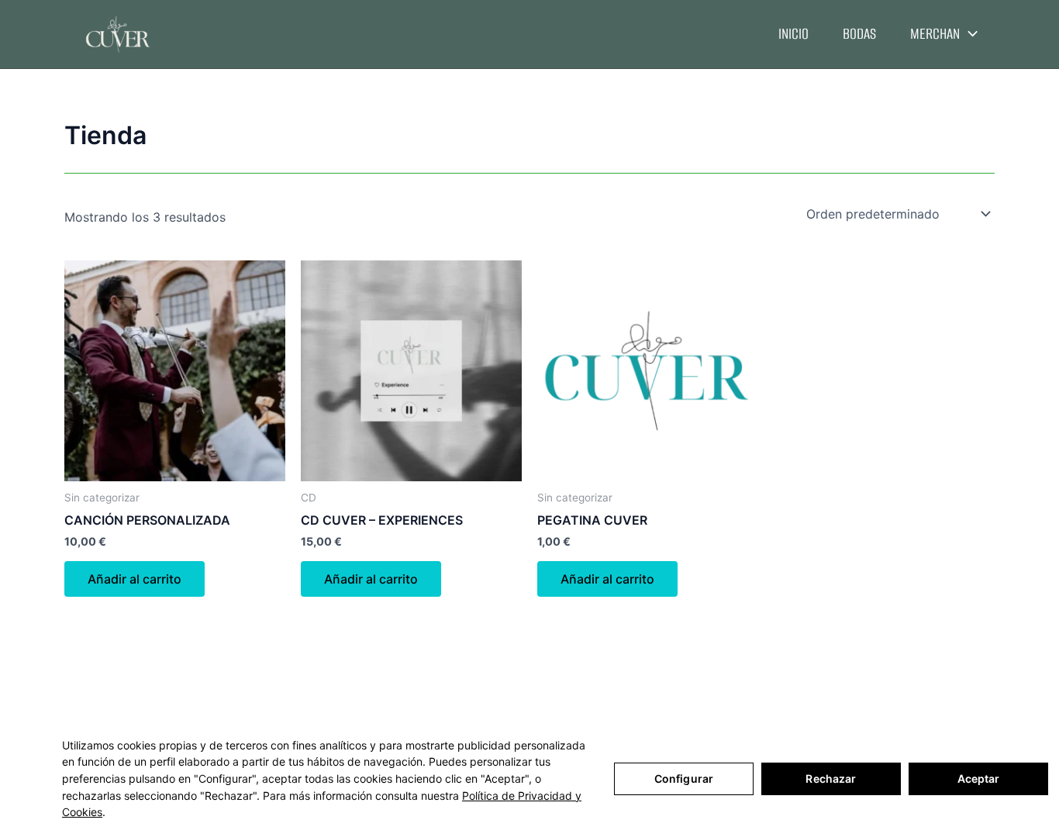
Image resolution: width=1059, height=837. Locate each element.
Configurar (683, 778)
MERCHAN (935, 33)
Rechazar (830, 778)
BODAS (859, 33)
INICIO (793, 33)
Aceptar (978, 778)
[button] (969, 34)
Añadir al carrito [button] (134, 579)
